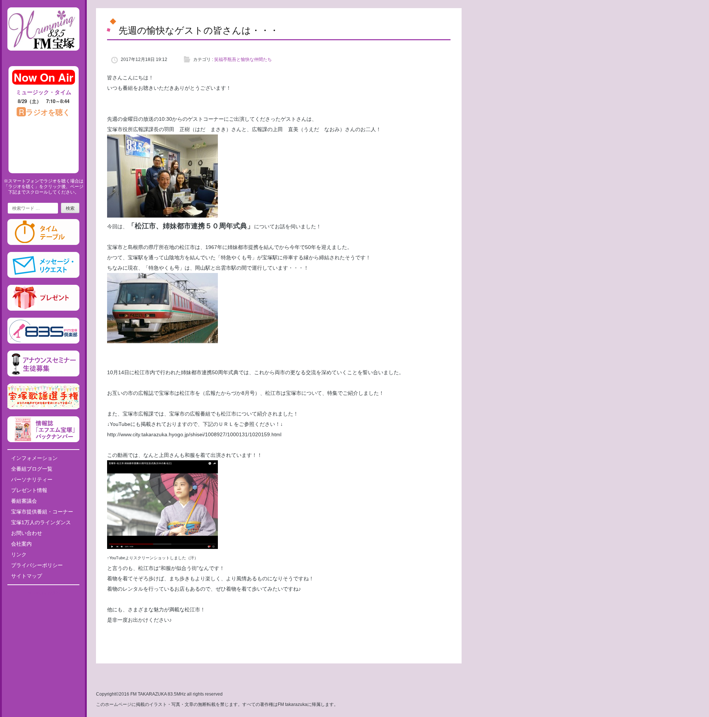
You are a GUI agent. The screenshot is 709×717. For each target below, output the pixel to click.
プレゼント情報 (29, 490)
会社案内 (21, 544)
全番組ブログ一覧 (31, 469)
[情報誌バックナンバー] (43, 440)
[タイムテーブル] (43, 243)
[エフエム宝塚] (43, 56)
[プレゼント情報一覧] (43, 309)
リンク (19, 554)
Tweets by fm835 (43, 593)
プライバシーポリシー (37, 565)
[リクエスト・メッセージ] (43, 276)
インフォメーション (34, 458)
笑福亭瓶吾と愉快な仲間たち (243, 59)
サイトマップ (26, 576)
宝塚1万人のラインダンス (41, 522)
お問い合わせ (26, 533)
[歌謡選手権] (43, 407)
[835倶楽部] (43, 342)
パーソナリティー (31, 479)
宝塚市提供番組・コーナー (42, 512)
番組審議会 (24, 501)
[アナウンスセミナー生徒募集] (43, 375)
